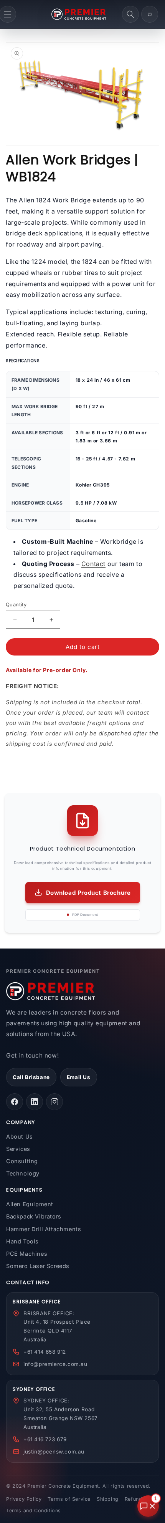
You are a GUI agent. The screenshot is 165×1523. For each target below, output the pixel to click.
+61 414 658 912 (44, 1352)
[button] (130, 14)
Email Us (79, 1077)
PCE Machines (26, 1253)
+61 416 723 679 (45, 1439)
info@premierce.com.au (55, 1364)
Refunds (135, 1499)
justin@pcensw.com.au (53, 1452)
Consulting (22, 1161)
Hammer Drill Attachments (43, 1229)
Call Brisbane (31, 1077)
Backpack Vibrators (33, 1216)
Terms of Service (69, 1499)
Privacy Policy (23, 1499)
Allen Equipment (29, 1204)
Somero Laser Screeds (37, 1266)
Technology (23, 1173)
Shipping (108, 1499)
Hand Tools (22, 1241)
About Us (19, 1136)
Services (18, 1149)
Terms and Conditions (33, 1510)
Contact (93, 564)
